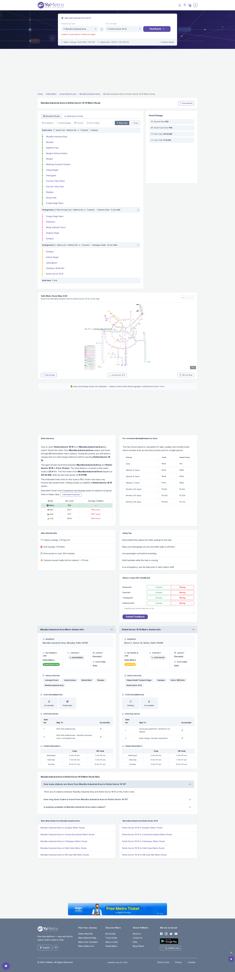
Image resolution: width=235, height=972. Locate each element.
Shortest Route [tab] (53, 116)
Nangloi (49, 158)
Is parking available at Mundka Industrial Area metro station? (75, 807)
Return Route (168, 42)
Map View (123, 123)
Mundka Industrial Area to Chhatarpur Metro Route (63, 841)
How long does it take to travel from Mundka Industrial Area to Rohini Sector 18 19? (86, 799)
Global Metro (111, 946)
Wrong (182, 587)
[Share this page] (231, 952)
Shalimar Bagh (52, 233)
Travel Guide (111, 938)
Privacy (178, 962)
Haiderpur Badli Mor (55, 268)
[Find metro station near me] (184, 5)
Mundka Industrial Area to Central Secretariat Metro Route (67, 834)
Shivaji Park (51, 197)
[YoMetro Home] (51, 5)
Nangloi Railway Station (56, 153)
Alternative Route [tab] (75, 116)
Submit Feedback (135, 616)
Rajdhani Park (52, 147)
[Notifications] (180, 5)
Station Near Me (85, 934)
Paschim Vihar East (55, 186)
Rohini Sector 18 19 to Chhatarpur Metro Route (143, 841)
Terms (162, 386)
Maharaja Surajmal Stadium (58, 164)
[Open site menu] (195, 5)
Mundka (49, 142)
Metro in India (112, 942)
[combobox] (79, 29)
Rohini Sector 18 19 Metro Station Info (141, 629)
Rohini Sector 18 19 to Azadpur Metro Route (142, 827)
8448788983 (77, 658)
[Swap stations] (101, 29)
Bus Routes (111, 934)
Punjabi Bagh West (54, 203)
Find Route (155, 28)
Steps (135, 123)
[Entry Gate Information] (54, 130)
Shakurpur (50, 221)
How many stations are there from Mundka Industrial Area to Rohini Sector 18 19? (85, 784)
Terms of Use (163, 962)
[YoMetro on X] (171, 934)
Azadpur (50, 238)
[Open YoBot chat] (6, 966)
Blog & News (138, 946)
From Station (68, 24)
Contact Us (138, 938)
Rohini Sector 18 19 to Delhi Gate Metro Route (143, 848)
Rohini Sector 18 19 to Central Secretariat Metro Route (147, 834)
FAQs (135, 942)
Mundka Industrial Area (56, 136)
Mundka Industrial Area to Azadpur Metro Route (62, 827)
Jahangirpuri (51, 262)
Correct (158, 587)
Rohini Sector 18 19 (54, 273)
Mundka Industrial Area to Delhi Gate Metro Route (63, 848)
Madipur (50, 192)
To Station (111, 24)
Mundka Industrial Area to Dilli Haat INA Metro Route (64, 854)
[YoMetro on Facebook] (161, 934)
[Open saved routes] (231, 959)
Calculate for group (71, 494)
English (46, 947)
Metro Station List (86, 946)
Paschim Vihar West (55, 181)
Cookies (191, 962)
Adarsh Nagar (52, 257)
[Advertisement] (117, 71)
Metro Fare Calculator (88, 942)
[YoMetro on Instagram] (166, 934)
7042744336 (159, 658)
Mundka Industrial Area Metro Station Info (62, 629)
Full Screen (50, 375)
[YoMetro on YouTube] (176, 934)
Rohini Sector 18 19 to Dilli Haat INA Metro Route (144, 854)
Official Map (187, 375)
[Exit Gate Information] (53, 280)
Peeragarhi (51, 175)
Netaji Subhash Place (56, 227)
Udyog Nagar (52, 170)
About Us (137, 934)
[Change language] (189, 5)
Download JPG (118, 375)
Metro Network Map (87, 938)
